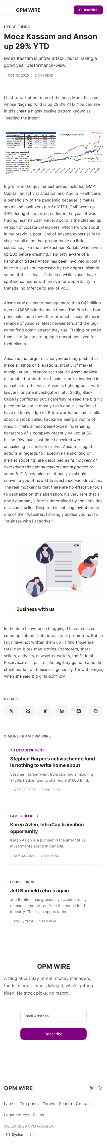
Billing (38, 1114)
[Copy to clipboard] (95, 711)
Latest (10, 1103)
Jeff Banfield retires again (39, 891)
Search (65, 1103)
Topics (49, 1103)
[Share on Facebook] (45, 711)
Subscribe (88, 10)
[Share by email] (78, 711)
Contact (83, 1103)
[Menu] (8, 9)
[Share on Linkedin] (61, 711)
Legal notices (16, 1114)
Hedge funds (17, 27)
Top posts (29, 1103)
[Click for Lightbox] (53, 152)
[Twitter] (91, 1088)
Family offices (24, 816)
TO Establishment (27, 750)
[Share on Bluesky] (28, 711)
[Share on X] (11, 711)
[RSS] (100, 1088)
